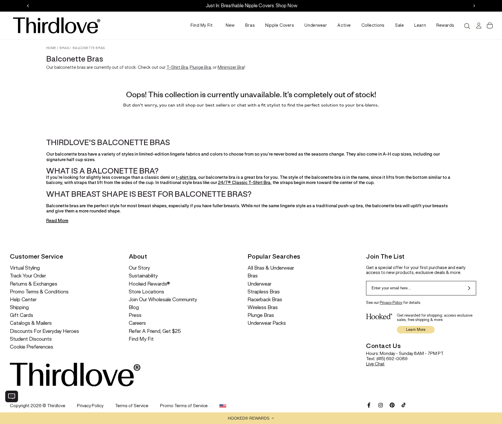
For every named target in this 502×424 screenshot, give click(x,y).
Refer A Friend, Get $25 (155, 331)
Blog (134, 307)
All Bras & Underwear (271, 268)
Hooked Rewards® (149, 284)
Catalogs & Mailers (31, 323)
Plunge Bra (200, 67)
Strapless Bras (264, 292)
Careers (137, 323)
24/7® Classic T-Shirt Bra (244, 182)
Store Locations (146, 292)
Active (344, 25)
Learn (420, 25)
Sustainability (143, 276)
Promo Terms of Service (184, 405)
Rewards (445, 25)
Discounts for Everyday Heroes (44, 331)
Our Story (139, 268)
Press (135, 315)
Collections (373, 25)
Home (51, 48)
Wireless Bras (263, 307)
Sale (399, 25)
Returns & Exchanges (33, 284)
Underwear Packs (267, 323)
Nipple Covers (279, 25)
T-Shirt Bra (177, 67)
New (230, 25)
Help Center (23, 299)
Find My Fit (202, 25)
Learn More (416, 329)
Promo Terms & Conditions (39, 292)
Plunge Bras (261, 315)
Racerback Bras (265, 299)
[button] (251, 418)
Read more (57, 220)
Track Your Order (28, 276)
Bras (250, 25)
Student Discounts (31, 339)
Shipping (19, 307)
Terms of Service (131, 405)
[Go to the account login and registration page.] (478, 25)
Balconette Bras (89, 48)
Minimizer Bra (231, 67)
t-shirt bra (186, 177)
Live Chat (375, 364)
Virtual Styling (25, 268)
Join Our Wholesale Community (163, 299)
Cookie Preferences (31, 347)
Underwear (315, 25)
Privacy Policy (391, 302)
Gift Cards (21, 315)
